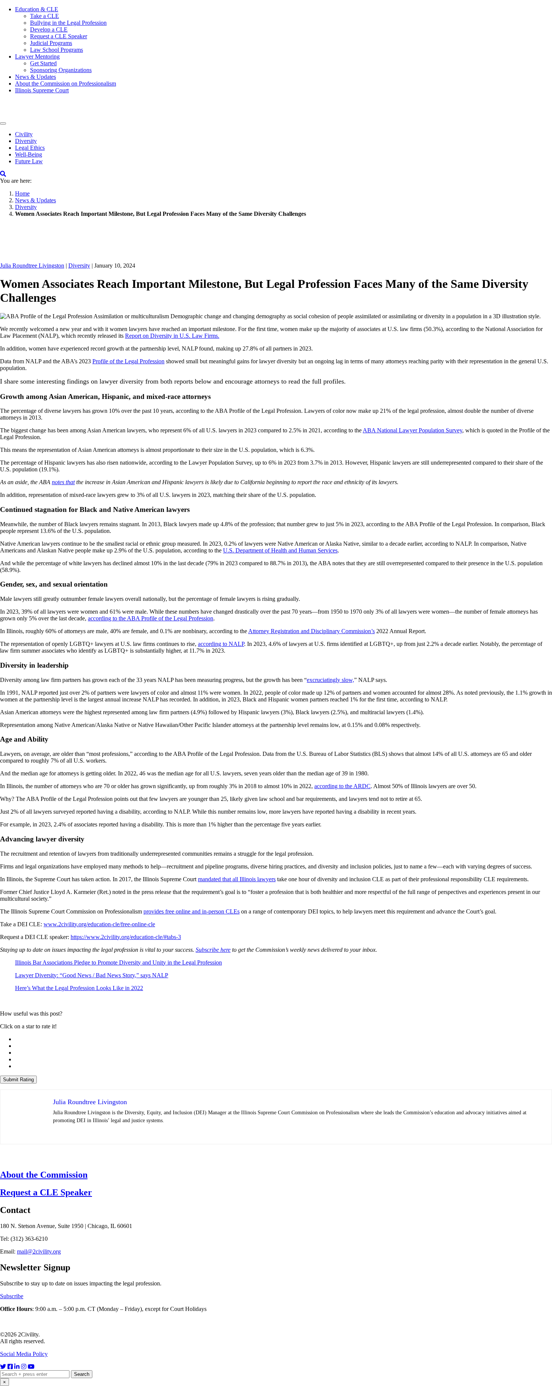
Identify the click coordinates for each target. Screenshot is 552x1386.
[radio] (283, 1039)
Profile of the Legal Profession (128, 361)
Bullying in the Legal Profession (68, 23)
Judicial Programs (51, 43)
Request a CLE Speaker (58, 36)
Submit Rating (18, 1079)
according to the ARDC (342, 786)
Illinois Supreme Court (42, 90)
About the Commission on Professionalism (65, 83)
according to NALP (221, 644)
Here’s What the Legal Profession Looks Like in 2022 (79, 988)
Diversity (26, 141)
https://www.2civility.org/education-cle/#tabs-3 (126, 937)
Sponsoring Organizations (61, 70)
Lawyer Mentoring (37, 56)
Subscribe (11, 1296)
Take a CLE (44, 16)
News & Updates (35, 77)
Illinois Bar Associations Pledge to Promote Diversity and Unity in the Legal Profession (118, 962)
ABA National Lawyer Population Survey (412, 430)
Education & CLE (36, 9)
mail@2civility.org (39, 1251)
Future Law (29, 161)
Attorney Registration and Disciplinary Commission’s (311, 631)
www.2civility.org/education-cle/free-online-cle (99, 924)
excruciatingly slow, (330, 680)
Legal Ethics (30, 147)
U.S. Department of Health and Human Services (280, 550)
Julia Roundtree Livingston (32, 265)
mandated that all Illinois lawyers (237, 879)
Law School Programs (56, 50)
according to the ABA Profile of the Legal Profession (150, 618)
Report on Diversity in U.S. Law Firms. (172, 336)
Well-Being (28, 154)
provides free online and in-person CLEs (191, 911)
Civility (24, 134)
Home (22, 193)
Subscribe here (213, 950)
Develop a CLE (49, 29)
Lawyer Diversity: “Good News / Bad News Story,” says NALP (91, 975)
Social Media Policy (24, 1354)
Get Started (43, 63)
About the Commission (43, 1175)
